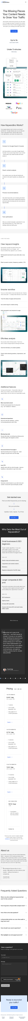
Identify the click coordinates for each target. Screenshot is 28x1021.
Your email (3, 955)
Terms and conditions (11, 1018)
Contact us (7, 838)
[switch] (18, 689)
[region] (13, 654)
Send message (5, 985)
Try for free (14, 31)
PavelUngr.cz (16, 670)
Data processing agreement (22, 1018)
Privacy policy (3, 1018)
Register (9, 722)
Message (3, 961)
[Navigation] (25, 2)
